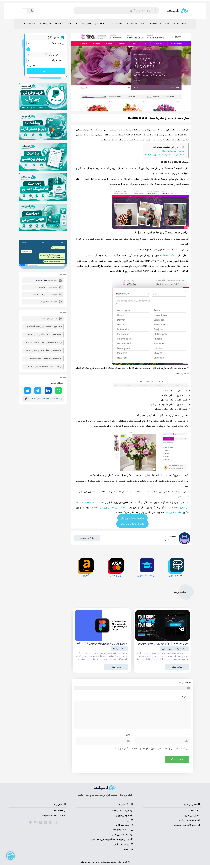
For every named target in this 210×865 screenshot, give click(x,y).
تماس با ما (31, 23)
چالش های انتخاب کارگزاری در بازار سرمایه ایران (110, 839)
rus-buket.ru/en (167, 255)
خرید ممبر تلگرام (122, 825)
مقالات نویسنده (87, 538)
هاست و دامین (100, 23)
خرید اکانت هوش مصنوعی (185, 825)
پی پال (126, 820)
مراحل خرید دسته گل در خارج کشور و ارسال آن (164, 154)
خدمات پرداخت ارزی (137, 23)
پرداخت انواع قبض (121, 844)
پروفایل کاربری (190, 815)
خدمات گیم (59, 23)
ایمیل (127, 734)
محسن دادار (170, 539)
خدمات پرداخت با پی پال (112, 507)
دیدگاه (185, 697)
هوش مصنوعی (116, 23)
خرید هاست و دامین (187, 820)
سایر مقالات (46, 23)
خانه (167, 23)
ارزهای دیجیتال (155, 23)
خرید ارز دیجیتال (122, 815)
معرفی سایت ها (85, 23)
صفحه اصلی (191, 810)
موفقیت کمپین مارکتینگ (119, 834)
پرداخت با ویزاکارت (174, 512)
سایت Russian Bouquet (173, 151)
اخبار (69, 23)
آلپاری (126, 849)
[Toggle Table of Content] (182, 147)
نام (186, 734)
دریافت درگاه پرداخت (120, 810)
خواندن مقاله (177, 667)
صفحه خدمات (181, 23)
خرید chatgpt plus (121, 829)
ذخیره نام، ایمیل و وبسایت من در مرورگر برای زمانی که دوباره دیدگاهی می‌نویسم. (149, 748)
